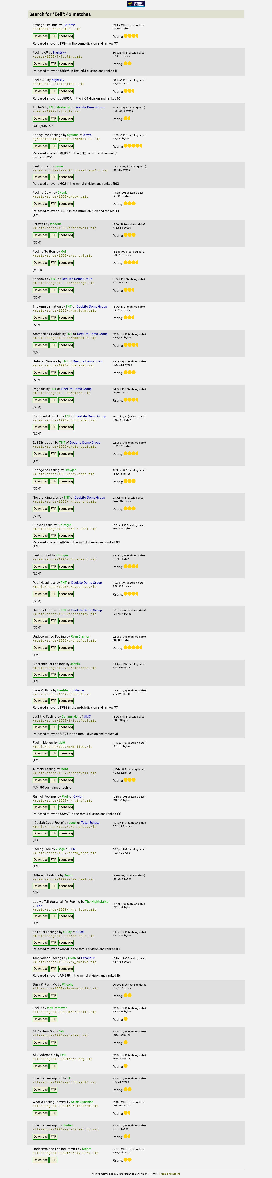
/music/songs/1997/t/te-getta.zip (64, 827)
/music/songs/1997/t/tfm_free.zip (64, 853)
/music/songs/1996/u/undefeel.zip (64, 641)
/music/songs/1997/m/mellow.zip (62, 747)
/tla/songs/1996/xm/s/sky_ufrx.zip (65, 1153)
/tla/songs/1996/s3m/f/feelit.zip (64, 1012)
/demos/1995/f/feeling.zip (57, 57)
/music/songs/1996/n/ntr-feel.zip (64, 529)
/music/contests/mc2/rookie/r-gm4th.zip (70, 170)
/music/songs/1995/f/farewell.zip (64, 228)
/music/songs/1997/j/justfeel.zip (64, 721)
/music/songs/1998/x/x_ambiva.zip (64, 962)
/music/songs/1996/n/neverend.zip (64, 502)
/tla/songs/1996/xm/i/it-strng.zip (65, 1129)
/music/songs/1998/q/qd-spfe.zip (63, 936)
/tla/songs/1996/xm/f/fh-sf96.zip (64, 1082)
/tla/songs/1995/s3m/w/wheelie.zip (65, 988)
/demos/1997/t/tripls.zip (56, 111)
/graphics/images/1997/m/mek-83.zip (66, 139)
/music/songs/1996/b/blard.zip (61, 393)
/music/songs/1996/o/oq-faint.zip (64, 559)
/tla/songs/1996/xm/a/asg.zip (60, 1035)
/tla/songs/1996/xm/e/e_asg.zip (62, 1059)
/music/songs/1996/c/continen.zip (64, 420)
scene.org (66, 36)
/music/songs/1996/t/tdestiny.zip (64, 614)
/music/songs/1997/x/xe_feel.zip (63, 879)
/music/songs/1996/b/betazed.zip (63, 365)
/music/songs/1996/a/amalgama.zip (64, 311)
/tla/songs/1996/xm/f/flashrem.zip (65, 1106)
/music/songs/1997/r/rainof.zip (62, 801)
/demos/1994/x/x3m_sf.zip (56, 29)
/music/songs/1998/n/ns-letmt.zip (64, 910)
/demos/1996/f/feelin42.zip (58, 84)
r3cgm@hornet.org (169, 1174)
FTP (53, 36)
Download (41, 36)
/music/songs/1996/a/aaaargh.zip (63, 283)
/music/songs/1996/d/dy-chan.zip (63, 474)
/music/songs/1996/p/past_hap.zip (64, 587)
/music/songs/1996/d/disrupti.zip (64, 447)
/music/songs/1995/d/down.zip (60, 197)
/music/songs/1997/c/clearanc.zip (64, 668)
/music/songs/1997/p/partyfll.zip (64, 773)
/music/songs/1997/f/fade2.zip (61, 694)
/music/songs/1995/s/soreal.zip (62, 256)
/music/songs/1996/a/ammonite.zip (64, 338)
